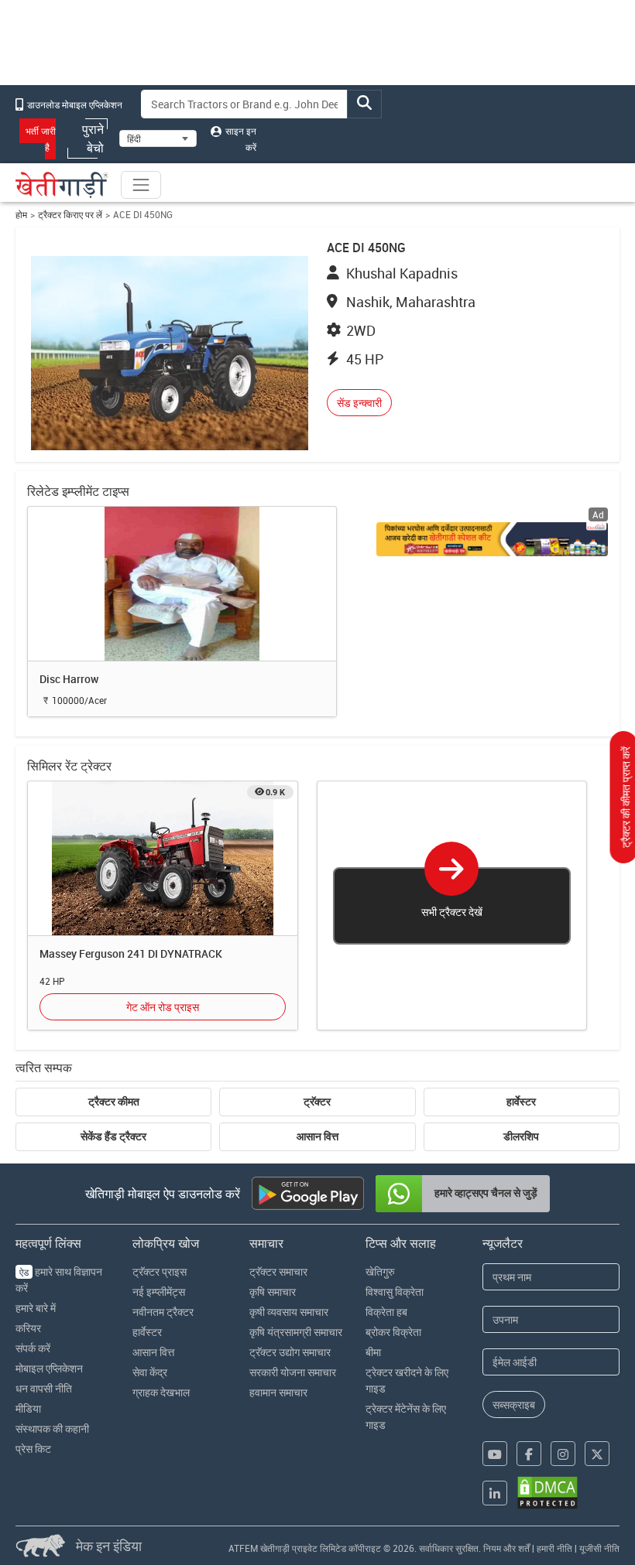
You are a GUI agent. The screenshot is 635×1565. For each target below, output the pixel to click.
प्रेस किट (33, 1448)
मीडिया (28, 1408)
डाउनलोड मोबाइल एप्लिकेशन (73, 104)
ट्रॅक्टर (317, 1101)
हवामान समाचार (278, 1392)
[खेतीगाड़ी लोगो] (61, 184)
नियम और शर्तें (506, 1548)
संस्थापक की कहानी (52, 1428)
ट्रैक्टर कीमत (113, 1101)
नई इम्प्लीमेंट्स (158, 1291)
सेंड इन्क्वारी (359, 402)
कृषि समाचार (272, 1291)
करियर (28, 1328)
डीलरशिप (521, 1136)
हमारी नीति (554, 1548)
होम (21, 214)
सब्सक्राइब (514, 1404)
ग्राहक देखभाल (161, 1392)
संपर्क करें (32, 1348)
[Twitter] (597, 1453)
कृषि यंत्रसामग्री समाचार (295, 1331)
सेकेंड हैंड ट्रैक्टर (113, 1136)
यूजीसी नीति (599, 1548)
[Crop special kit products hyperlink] (491, 539)
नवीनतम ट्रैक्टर (163, 1311)
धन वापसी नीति (43, 1388)
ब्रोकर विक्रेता (393, 1331)
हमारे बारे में (35, 1307)
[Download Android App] (308, 1193)
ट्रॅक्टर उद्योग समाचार (290, 1352)
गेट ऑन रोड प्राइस (162, 1006)
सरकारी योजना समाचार (292, 1372)
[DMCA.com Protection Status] (547, 1492)
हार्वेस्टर (521, 1101)
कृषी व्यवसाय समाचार (288, 1311)
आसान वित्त (317, 1136)
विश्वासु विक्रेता (395, 1291)
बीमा (373, 1352)
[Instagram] (563, 1453)
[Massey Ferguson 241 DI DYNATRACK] (162, 857)
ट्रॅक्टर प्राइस (159, 1271)
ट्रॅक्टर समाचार (278, 1271)
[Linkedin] (494, 1493)
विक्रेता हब (386, 1311)
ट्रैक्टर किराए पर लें (70, 214)
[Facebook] (529, 1453)
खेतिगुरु (380, 1271)
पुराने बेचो (93, 138)
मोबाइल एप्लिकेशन (49, 1368)
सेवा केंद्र (149, 1372)
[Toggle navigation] (141, 185)
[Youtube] (494, 1453)
